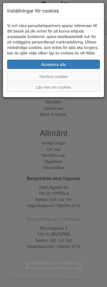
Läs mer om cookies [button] (53, 87)
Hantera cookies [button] (54, 76)
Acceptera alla (53, 64)
